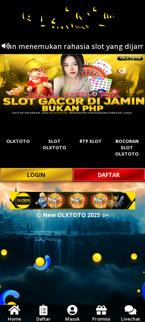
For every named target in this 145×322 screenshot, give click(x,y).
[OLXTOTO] (72, 84)
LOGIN (36, 175)
